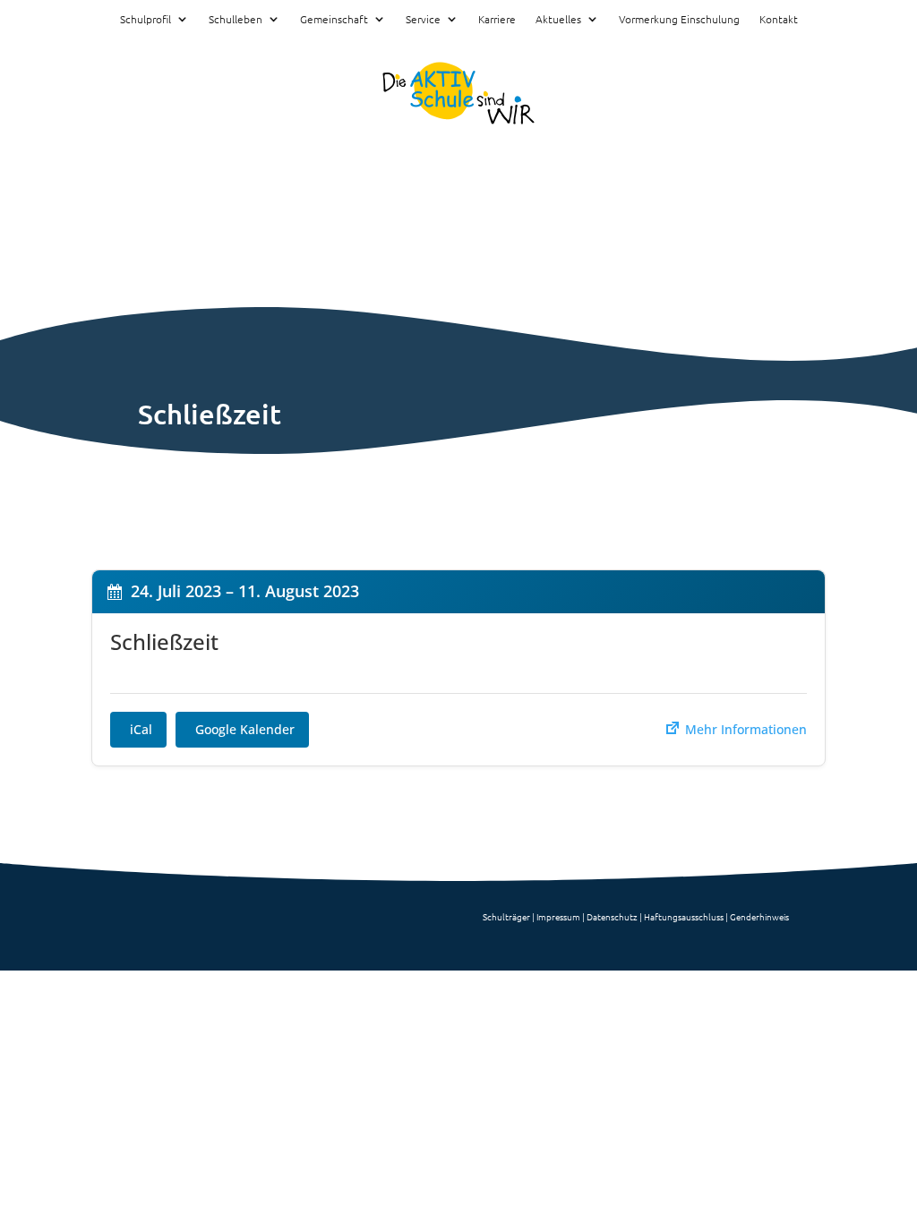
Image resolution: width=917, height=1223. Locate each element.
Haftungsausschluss (684, 916)
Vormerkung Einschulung (679, 19)
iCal (141, 729)
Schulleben (235, 19)
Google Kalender (245, 729)
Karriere (497, 19)
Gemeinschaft (334, 19)
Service (423, 19)
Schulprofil (145, 19)
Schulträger (506, 916)
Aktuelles (558, 19)
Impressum (558, 916)
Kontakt (778, 19)
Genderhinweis (759, 916)
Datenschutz (612, 916)
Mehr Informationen (744, 729)
